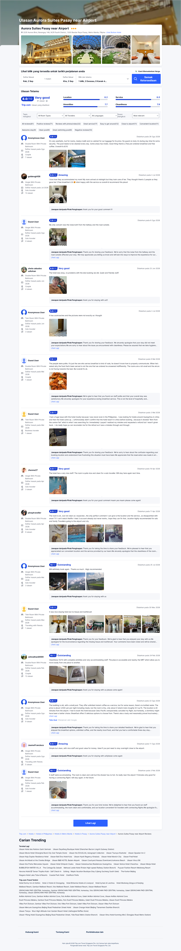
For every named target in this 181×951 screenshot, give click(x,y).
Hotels (31, 834)
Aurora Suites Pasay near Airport (103, 834)
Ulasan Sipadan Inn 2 (136, 853)
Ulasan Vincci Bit (133, 860)
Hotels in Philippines (44, 834)
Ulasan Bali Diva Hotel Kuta (61, 857)
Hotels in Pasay (81, 834)
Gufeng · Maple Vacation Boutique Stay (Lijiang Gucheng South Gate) (91, 871)
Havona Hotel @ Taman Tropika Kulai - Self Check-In (40, 871)
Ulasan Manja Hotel (148, 864)
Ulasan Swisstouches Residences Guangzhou (93, 864)
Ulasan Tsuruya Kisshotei (116, 853)
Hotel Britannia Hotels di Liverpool (79, 883)
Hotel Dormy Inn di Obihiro (29, 883)
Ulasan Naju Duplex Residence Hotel (33, 857)
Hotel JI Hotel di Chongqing (53, 883)
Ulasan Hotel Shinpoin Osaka (61, 864)
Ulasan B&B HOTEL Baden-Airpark (66, 860)
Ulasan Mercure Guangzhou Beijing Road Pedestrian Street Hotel (45, 907)
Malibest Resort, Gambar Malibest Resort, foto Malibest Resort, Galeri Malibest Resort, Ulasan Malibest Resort (63, 887)
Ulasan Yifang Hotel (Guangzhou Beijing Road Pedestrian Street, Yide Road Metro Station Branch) (58, 915)
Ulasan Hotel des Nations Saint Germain (35, 849)
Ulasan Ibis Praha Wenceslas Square (33, 864)
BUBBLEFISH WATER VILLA (30, 868)
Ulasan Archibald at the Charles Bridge (34, 860)
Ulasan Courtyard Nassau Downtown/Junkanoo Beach (103, 860)
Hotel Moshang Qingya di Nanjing (129, 883)
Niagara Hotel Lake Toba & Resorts (33, 875)
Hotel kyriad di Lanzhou (105, 883)
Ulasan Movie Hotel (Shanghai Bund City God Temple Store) (43, 853)
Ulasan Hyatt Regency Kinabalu (86, 857)
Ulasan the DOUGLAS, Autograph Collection (86, 853)
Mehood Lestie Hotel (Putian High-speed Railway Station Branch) (90, 868)
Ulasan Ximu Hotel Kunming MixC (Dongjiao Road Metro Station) (125, 915)
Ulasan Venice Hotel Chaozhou (126, 864)
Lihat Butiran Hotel (113, 32)
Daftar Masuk (28, 77)
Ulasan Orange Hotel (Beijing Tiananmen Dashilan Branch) (96, 907)
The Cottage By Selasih (52, 868)
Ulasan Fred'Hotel (130, 857)
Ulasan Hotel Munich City (111, 857)
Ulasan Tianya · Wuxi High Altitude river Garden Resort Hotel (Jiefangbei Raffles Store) (54, 911)
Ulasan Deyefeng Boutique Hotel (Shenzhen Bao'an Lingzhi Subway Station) (83, 849)
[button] (159, 4)
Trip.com (22, 834)
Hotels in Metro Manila (63, 834)
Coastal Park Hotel (56, 875)
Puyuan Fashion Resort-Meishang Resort (134, 868)
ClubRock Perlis (72, 875)
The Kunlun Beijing (128, 871)
